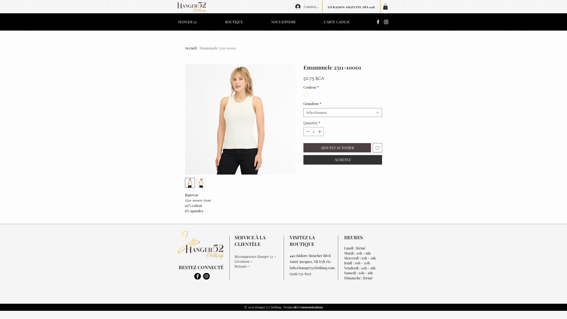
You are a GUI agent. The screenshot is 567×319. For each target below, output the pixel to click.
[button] (385, 7)
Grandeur (312, 103)
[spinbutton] (313, 131)
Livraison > (244, 261)
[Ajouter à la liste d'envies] (377, 147)
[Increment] (320, 131)
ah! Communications (308, 307)
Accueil (191, 48)
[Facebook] (378, 22)
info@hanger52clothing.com (312, 267)
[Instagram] (386, 22)
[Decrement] (307, 131)
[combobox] (342, 112)
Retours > (242, 266)
